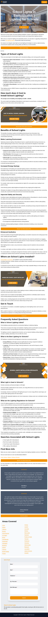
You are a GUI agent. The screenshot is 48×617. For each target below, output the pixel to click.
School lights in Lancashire (7, 259)
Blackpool (26, 547)
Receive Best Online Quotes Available (24, 126)
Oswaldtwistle (5, 539)
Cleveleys (26, 543)
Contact (44, 2)
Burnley (18, 457)
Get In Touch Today (24, 47)
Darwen (4, 547)
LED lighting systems (10, 40)
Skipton (9, 457)
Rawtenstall (5, 541)
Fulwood (4, 549)
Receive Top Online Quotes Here (24, 228)
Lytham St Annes (28, 551)
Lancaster (26, 528)
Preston (4, 553)
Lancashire (26, 549)
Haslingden (4, 543)
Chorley (26, 524)
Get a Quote (23, 27)
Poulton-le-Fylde (28, 536)
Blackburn (4, 545)
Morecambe (27, 532)
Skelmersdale (27, 545)
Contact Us (24, 315)
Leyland (26, 526)
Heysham (26, 534)
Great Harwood (5, 533)
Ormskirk (26, 553)
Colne (2, 457)
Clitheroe (14, 457)
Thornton (26, 538)
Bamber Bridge (5, 551)
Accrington (4, 535)
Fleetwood (26, 541)
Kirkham (26, 530)
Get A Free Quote (24, 515)
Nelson (5, 457)
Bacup (3, 537)
